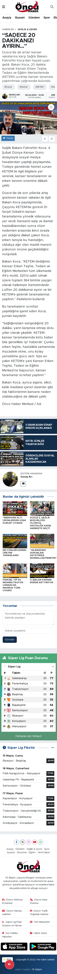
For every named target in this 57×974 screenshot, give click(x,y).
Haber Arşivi (40, 933)
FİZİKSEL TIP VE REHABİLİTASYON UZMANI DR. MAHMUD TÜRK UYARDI (13, 585)
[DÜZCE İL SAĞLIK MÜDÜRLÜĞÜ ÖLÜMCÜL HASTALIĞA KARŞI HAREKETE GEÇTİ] (42, 508)
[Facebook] (16, 842)
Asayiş (6, 17)
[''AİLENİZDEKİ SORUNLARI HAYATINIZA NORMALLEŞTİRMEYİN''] (42, 541)
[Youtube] (34, 842)
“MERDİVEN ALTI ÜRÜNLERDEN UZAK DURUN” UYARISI (14, 520)
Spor (47, 17)
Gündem (34, 17)
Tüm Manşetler (42, 922)
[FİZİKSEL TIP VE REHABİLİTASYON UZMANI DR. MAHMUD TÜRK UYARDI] (15, 570)
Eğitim (32, 852)
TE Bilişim (37, 969)
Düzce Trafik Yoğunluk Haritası (39, 912)
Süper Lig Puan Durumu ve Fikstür (12, 924)
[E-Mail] (23, 483)
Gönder (10, 639)
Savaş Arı (26, 477)
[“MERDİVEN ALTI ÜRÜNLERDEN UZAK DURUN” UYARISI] (15, 508)
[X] (22, 842)
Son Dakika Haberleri (10, 935)
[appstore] (14, 947)
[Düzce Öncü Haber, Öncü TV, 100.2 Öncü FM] (27, 6)
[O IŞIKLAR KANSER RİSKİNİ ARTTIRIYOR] (42, 570)
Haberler (8, 29)
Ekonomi (22, 852)
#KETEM (39, 87)
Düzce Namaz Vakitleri (12, 912)
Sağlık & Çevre (27, 29)
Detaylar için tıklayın (28, 736)
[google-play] (43, 947)
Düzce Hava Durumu (38, 901)
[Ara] (52, 7)
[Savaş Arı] (10, 479)
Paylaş (9, 138)
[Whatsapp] (40, 842)
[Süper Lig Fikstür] (52, 747)
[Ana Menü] (3, 7)
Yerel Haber (44, 852)
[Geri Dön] (9, 964)
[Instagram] (28, 842)
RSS (8, 959)
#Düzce (8, 87)
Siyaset (20, 17)
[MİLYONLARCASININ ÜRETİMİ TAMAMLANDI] (15, 541)
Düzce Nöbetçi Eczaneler (12, 901)
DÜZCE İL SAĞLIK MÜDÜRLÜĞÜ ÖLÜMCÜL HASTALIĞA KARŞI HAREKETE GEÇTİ (40, 523)
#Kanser (24, 87)
